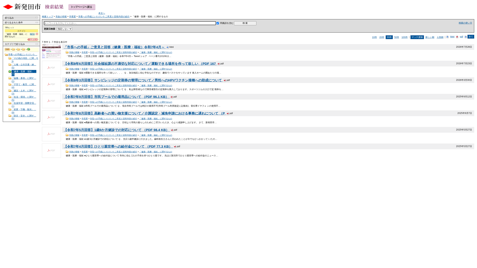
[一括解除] (33, 40)
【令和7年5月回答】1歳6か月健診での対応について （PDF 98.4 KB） (117, 130)
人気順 (440, 37)
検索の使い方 (465, 23)
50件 (396, 37)
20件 (381, 37)
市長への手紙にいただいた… (22, 54)
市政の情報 (13, 49)
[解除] (32, 34)
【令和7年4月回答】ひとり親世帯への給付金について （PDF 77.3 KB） (118, 146)
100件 (405, 37)
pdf (461, 36)
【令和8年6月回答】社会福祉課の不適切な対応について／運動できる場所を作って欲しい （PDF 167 (140, 64)
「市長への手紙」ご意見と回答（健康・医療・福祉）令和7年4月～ (115, 47)
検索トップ (7, 49)
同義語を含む (226, 23)
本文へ (101, 13)
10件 (374, 37)
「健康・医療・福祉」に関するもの (155, 52)
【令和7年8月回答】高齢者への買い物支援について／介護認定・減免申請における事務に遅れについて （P (145, 113)
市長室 (18, 49)
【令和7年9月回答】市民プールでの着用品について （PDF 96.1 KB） (117, 97)
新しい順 (429, 37)
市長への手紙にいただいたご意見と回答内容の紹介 (23, 49)
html (452, 36)
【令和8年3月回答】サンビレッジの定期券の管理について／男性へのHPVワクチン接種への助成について (143, 80)
